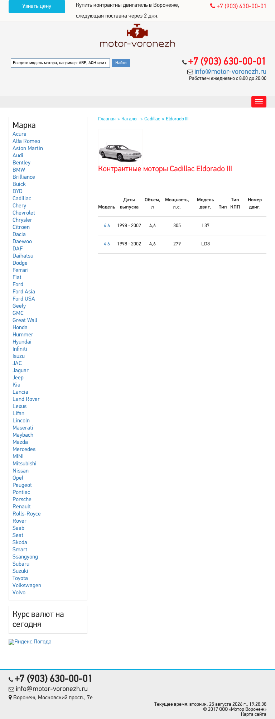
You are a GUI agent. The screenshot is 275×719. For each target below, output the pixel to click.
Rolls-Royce (27, 514)
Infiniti (20, 349)
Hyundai (22, 342)
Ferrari (21, 270)
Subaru (21, 564)
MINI (18, 457)
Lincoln (21, 421)
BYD (18, 192)
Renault (22, 507)
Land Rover (26, 399)
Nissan (21, 471)
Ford (18, 285)
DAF (18, 249)
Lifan (18, 414)
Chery (19, 206)
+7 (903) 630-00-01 (241, 7)
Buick (19, 184)
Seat (18, 535)
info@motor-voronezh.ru (230, 72)
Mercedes (24, 449)
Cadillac (22, 199)
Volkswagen (27, 586)
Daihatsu (23, 256)
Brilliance (24, 177)
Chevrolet (24, 213)
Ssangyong (25, 557)
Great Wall (25, 320)
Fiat (17, 278)
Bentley (21, 163)
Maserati (23, 428)
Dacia (19, 235)
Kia (16, 385)
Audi (18, 156)
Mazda (20, 442)
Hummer (23, 335)
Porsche (22, 500)
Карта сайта (253, 714)
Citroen (21, 227)
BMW (19, 170)
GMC (18, 313)
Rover (19, 521)
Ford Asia (24, 292)
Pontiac (21, 492)
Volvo (19, 593)
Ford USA (24, 299)
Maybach (23, 435)
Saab (18, 528)
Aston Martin (28, 149)
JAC (17, 363)
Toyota (20, 578)
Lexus (19, 406)
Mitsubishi (25, 464)
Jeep (18, 378)
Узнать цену (36, 6)
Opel (18, 478)
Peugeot (22, 485)
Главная (107, 119)
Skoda (20, 543)
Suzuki (20, 571)
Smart (20, 550)
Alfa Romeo (26, 141)
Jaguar (21, 371)
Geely (19, 306)
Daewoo (22, 242)
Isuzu (19, 356)
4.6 (107, 226)
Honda (20, 328)
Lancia (20, 392)
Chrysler (22, 220)
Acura (19, 134)
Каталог (130, 119)
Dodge (20, 263)
